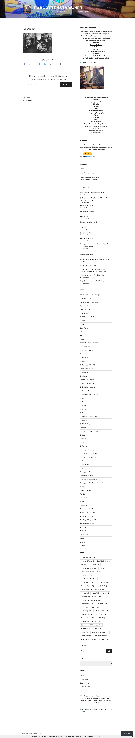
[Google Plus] (34, 64)
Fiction (84, 582)
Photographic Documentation (89, 472)
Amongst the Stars (86, 298)
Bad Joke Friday (104, 561)
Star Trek (85, 628)
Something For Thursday (90, 621)
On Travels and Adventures (88, 457)
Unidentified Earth (102, 635)
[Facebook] (24, 64)
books (85, 564)
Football (104, 582)
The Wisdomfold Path (87, 523)
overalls (85, 596)
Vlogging (83, 538)
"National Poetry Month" (90, 557)
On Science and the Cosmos (89, 431)
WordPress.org (85, 686)
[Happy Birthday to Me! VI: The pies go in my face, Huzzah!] (96, 711)
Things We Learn (85, 527)
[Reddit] (55, 64)
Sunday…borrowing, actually (89, 222)
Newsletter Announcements (89, 343)
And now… (83, 227)
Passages (83, 468)
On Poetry (83, 427)
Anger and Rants (88, 561)
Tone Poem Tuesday (86, 238)
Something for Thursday (87, 211)
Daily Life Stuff (87, 575)
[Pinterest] (39, 64)
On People (83, 420)
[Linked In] (45, 64)
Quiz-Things (86, 611)
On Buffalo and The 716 (87, 365)
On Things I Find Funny (87, 450)
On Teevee (83, 446)
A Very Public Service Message (90, 295)
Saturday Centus (101, 611)
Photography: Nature (86, 475)
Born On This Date (86, 306)
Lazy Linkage (86, 589)
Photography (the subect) (90, 600)
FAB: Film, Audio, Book (87, 317)
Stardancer (83, 505)
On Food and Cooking (86, 391)
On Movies (83, 405)
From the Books (87, 586)
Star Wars (97, 628)
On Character (84, 372)
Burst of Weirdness (89, 568)
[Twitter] (29, 64)
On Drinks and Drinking (87, 383)
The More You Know (86, 516)
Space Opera (87, 625)
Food (94, 582)
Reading (82, 494)
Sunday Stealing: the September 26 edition (93, 192)
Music (96, 593)
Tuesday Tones (85, 216)
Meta (81, 335)
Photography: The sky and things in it (91, 483)
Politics (95, 607)
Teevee (85, 632)
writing (106, 639)
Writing (82, 546)
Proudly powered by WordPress (32, 733)
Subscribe (66, 84)
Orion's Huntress (85, 464)
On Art (82, 354)
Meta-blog (100, 589)
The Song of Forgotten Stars (96, 51)
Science (103, 614)
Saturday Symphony (89, 614)
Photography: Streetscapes (88, 479)
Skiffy (101, 618)
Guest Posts (84, 328)
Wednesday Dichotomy (90, 639)
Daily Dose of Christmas (90, 571)
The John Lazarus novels (88, 512)
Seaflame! (83, 498)
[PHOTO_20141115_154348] (89, 62)
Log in (82, 675)
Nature (105, 593)
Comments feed (85, 683)
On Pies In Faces (85, 424)
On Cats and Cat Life (86, 368)
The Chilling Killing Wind (87, 509)
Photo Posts (87, 603)
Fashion (82, 324)
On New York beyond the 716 (89, 416)
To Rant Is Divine (85, 531)
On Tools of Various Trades (88, 453)
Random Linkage (85, 490)
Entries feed (84, 679)
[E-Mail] (60, 64)
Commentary (84, 313)
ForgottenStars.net (58, 8)
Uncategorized (84, 534)
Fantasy (102, 579)
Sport (98, 625)
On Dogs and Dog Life (87, 379)
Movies (85, 593)
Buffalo (95, 564)
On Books (83, 361)
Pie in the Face (101, 603)
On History (83, 398)
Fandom (82, 320)
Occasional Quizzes (86, 350)
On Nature (83, 413)
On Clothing (83, 376)
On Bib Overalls (85, 357)
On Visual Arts (84, 461)
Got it (99, 736)
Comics (103, 568)
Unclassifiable (87, 635)
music (82, 339)
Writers (82, 542)
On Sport (83, 439)
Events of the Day (88, 579)
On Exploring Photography (88, 387)
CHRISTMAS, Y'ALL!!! (86, 309)
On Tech (82, 442)
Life (81, 331)
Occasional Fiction (86, 346)
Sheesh (82, 501)
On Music (83, 409)
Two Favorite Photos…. (87, 205)
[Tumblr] (50, 64)
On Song (82, 435)
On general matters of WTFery (89, 394)
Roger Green (84, 259)
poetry (82, 487)
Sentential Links (88, 618)
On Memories (84, 402)
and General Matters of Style (89, 302)
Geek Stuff (101, 586)
